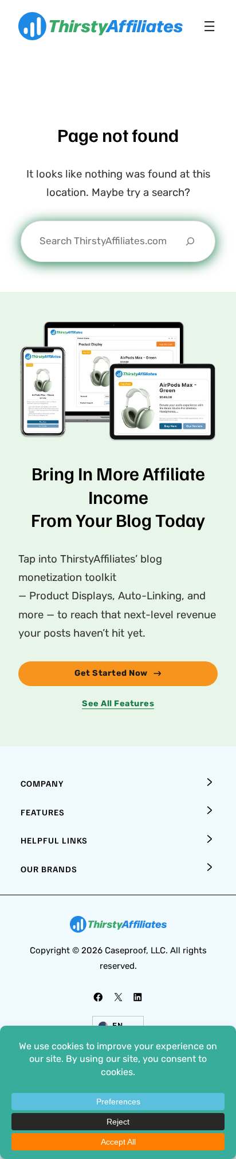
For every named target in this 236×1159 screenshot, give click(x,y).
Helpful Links (54, 840)
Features (43, 812)
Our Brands (49, 869)
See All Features (118, 704)
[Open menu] (209, 26)
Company (42, 783)
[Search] (190, 241)
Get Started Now (111, 673)
